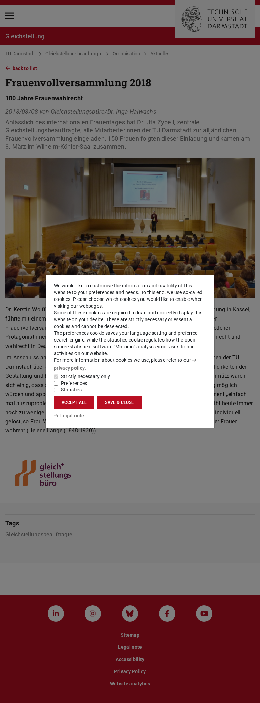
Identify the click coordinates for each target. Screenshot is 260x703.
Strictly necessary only (85, 376)
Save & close (119, 402)
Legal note (72, 415)
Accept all (74, 402)
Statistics (71, 389)
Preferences (74, 383)
